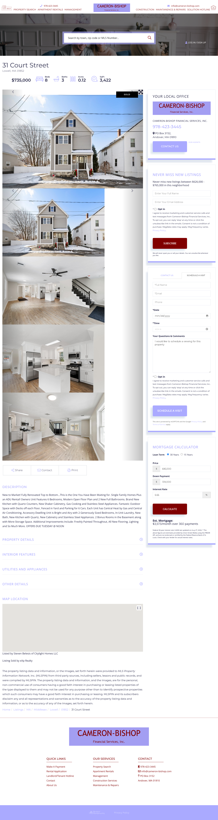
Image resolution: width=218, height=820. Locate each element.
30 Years (174, 454)
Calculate (170, 509)
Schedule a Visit (196, 275)
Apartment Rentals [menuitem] (50, 9)
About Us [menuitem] (51, 785)
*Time (156, 323)
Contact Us (170, 146)
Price (155, 463)
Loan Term (159, 454)
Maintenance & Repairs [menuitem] (106, 785)
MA (28, 709)
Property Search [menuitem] (25, 9)
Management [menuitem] (73, 9)
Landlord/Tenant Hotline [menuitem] (60, 776)
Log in (191, 42)
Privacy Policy (159, 230)
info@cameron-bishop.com (185, 5)
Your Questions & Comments (169, 336)
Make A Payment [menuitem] (55, 766)
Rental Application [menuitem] (56, 771)
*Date (156, 310)
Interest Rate (160, 489)
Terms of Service (159, 424)
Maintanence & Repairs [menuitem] (171, 9)
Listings (18, 709)
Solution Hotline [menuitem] (198, 9)
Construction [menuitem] (145, 9)
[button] (150, 37)
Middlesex (40, 709)
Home (6, 709)
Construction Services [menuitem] (105, 780)
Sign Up (201, 42)
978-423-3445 (51, 5)
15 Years (188, 454)
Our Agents (194, 142)
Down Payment (161, 476)
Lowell (54, 709)
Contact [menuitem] (50, 780)
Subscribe (169, 243)
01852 (64, 709)
